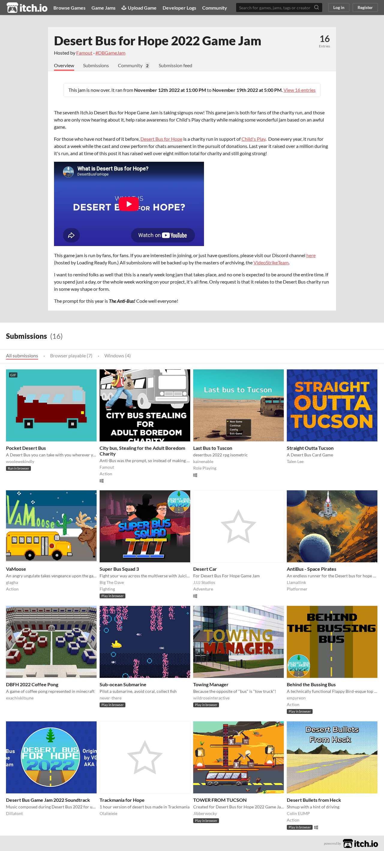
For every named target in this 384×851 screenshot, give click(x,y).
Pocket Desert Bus (26, 448)
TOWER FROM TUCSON (220, 800)
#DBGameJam (110, 53)
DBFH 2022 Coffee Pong (32, 684)
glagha (12, 582)
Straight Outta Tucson (310, 448)
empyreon (296, 697)
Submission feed (175, 65)
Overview (64, 65)
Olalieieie (108, 813)
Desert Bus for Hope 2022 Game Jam (157, 40)
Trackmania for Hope (122, 800)
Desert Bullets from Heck (314, 800)
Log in (338, 7)
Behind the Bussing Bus (311, 684)
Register (365, 7)
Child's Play (254, 139)
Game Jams (104, 8)
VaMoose (16, 569)
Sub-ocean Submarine (123, 684)
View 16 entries (300, 90)
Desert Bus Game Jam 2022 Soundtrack (48, 800)
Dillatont (14, 813)
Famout (84, 53)
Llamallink (296, 582)
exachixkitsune (20, 697)
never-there (111, 697)
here (311, 255)
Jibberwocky (205, 813)
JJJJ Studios (204, 582)
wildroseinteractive (211, 697)
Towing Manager (211, 684)
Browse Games (69, 8)
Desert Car (205, 569)
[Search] (316, 7)
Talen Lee (295, 461)
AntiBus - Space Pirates (311, 569)
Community (214, 8)
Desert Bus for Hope (161, 139)
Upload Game (142, 8)
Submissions (96, 65)
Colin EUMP (298, 813)
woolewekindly (20, 461)
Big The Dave (112, 582)
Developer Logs (179, 8)
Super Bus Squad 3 (119, 569)
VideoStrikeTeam (271, 262)
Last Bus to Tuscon (212, 448)
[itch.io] (360, 843)
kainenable (203, 461)
